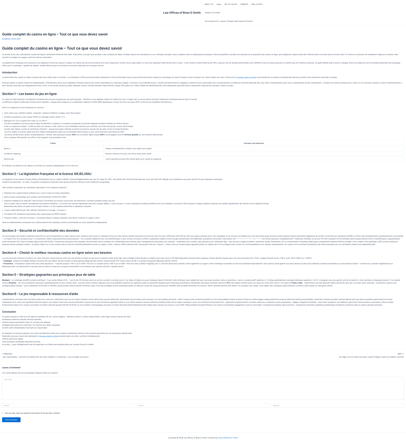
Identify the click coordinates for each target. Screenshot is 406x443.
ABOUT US (209, 4)
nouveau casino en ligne (246, 77)
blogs (219, 4)
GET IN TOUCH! (230, 4)
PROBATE (244, 4)
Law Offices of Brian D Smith (182, 12)
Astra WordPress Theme (228, 438)
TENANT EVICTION (212, 13)
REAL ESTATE (257, 4)
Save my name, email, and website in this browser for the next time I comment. (32, 413)
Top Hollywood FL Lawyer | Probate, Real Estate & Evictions (229, 21)
